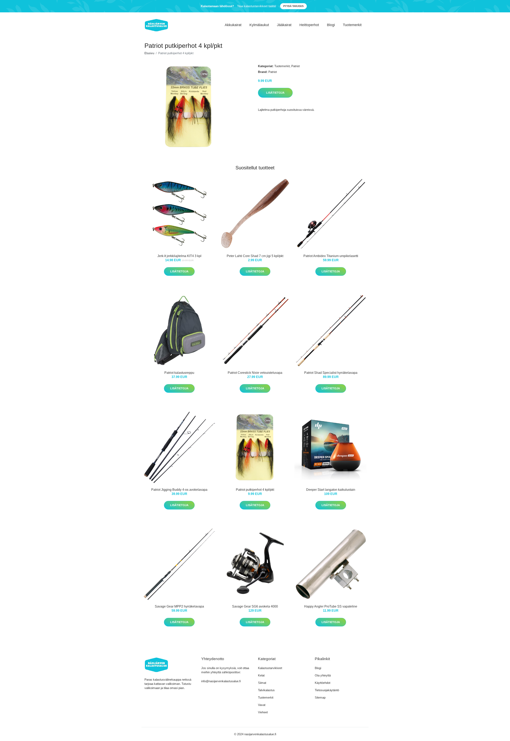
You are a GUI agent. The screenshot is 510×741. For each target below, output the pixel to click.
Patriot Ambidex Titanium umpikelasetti (330, 256)
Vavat (261, 705)
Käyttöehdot (322, 682)
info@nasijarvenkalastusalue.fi (221, 681)
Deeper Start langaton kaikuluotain (330, 489)
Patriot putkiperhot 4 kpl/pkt (255, 489)
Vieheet (263, 712)
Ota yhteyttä (323, 675)
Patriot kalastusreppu (179, 372)
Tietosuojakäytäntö (327, 690)
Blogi (331, 25)
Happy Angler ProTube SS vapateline (330, 606)
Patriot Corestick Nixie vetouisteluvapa (255, 372)
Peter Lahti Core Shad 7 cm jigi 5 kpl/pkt (255, 256)
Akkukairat (233, 25)
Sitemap (320, 697)
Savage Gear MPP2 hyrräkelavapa (179, 606)
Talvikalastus (266, 690)
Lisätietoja (275, 92)
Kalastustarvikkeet (270, 668)
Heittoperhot (309, 25)
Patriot (295, 66)
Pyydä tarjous (293, 6)
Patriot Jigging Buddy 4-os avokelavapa (179, 489)
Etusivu (149, 53)
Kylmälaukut (259, 25)
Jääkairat (284, 25)
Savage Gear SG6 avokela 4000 (255, 606)
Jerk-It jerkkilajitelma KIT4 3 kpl (179, 256)
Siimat (262, 682)
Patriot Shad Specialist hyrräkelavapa (330, 372)
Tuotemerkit (352, 25)
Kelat (261, 675)
